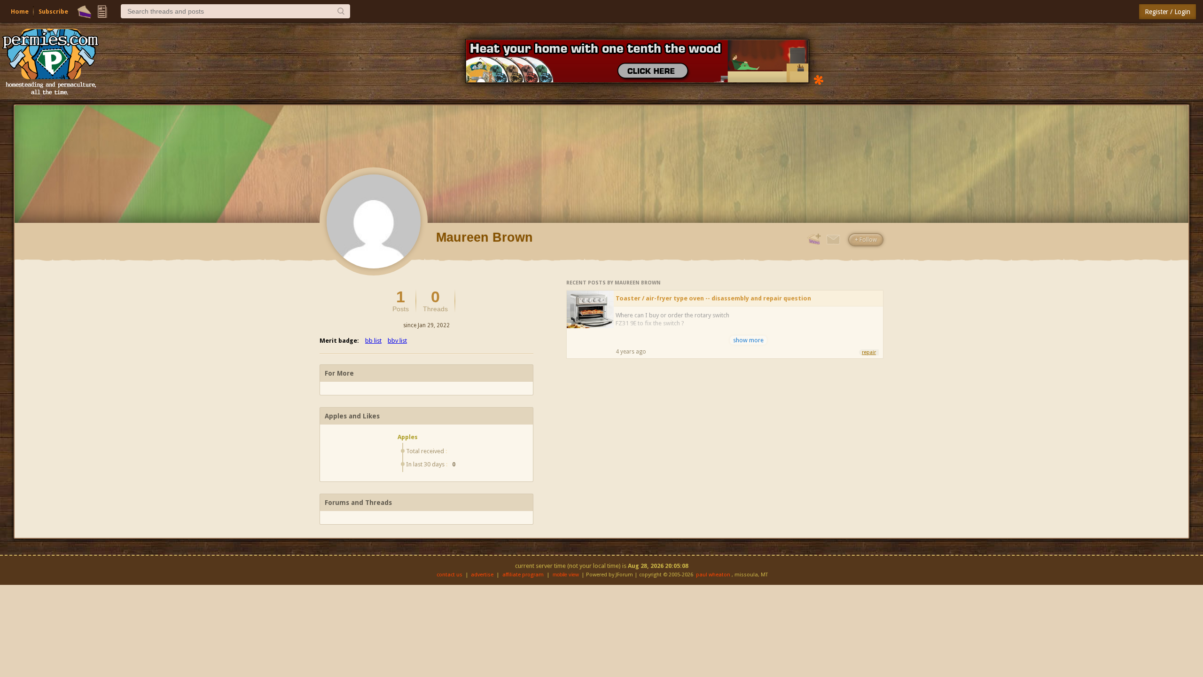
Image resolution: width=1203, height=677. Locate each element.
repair (869, 352)
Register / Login (1167, 12)
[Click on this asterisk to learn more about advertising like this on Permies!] (818, 79)
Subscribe (53, 11)
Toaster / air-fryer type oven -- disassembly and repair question (713, 298)
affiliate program (523, 575)
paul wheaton (713, 575)
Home (20, 11)
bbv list (397, 340)
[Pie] (84, 11)
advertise (482, 575)
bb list (373, 340)
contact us (449, 575)
